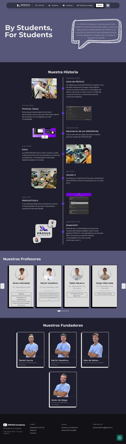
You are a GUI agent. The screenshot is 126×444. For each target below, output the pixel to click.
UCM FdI (41, 5)
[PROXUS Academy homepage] (24, 5)
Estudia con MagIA (86, 5)
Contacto (69, 5)
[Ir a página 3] (64, 311)
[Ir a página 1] (59, 311)
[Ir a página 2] (62, 311)
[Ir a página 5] (68, 311)
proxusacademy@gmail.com (103, 427)
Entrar (99, 5)
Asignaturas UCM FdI (37, 427)
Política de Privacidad (68, 430)
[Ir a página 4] (66, 311)
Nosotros (55, 5)
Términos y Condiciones (69, 427)
